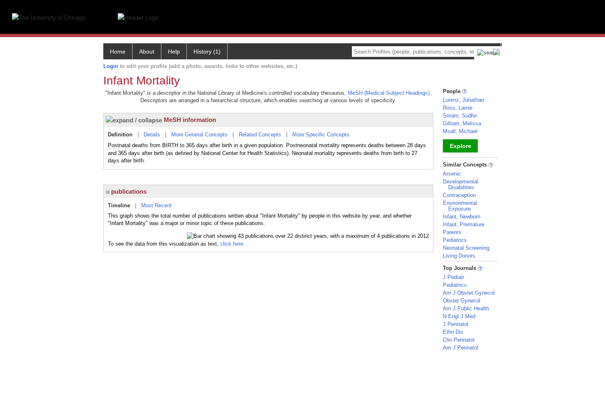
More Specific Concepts (320, 134)
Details (152, 134)
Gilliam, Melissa (462, 123)
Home (118, 51)
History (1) (207, 51)
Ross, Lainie (457, 108)
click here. (232, 244)
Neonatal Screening (466, 248)
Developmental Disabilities (460, 184)
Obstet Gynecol (461, 301)
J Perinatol (455, 324)
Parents (452, 232)
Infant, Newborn (461, 216)
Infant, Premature (463, 224)
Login (110, 66)
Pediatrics (455, 240)
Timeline (119, 205)
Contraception (459, 195)
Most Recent (156, 205)
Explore (460, 146)
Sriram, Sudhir (460, 116)
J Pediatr (453, 277)
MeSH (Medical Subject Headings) (389, 93)
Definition (120, 134)
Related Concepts (260, 134)
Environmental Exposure (460, 206)
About (146, 51)
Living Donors (459, 256)
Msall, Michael (460, 131)
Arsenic (452, 174)
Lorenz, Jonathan (463, 100)
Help (174, 51)
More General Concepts (199, 134)
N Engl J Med (459, 316)
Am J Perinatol (460, 348)
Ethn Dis (453, 332)
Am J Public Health (466, 308)
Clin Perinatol (459, 340)
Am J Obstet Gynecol (469, 293)
